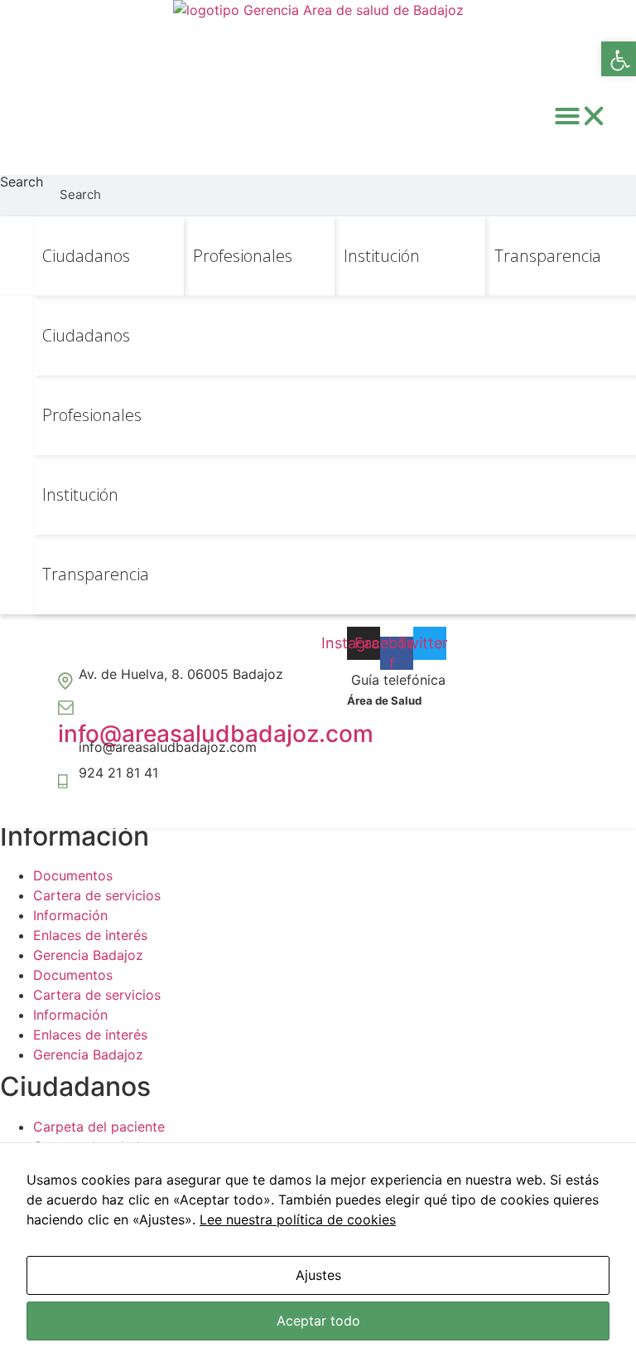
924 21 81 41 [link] (118, 772)
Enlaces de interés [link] (90, 935)
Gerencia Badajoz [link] (88, 955)
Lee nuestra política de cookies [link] (298, 1219)
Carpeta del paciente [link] (99, 1126)
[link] (618, 58)
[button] (580, 116)
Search (21, 182)
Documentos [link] (73, 875)
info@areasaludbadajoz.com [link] (215, 734)
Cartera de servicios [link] (97, 895)
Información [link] (70, 915)
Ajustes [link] (318, 1275)
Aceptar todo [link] (318, 1320)
